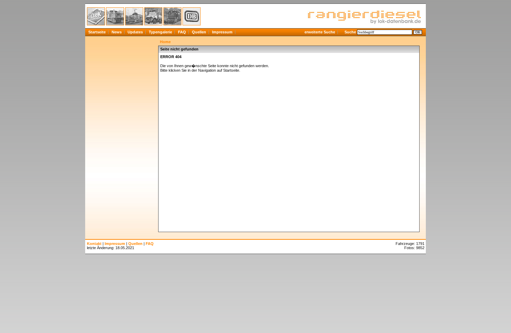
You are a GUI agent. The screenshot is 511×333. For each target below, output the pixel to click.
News (117, 32)
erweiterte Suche (320, 32)
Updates (135, 32)
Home (165, 42)
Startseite (97, 32)
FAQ (182, 32)
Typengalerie (160, 32)
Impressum (222, 32)
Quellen (199, 32)
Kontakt (94, 243)
